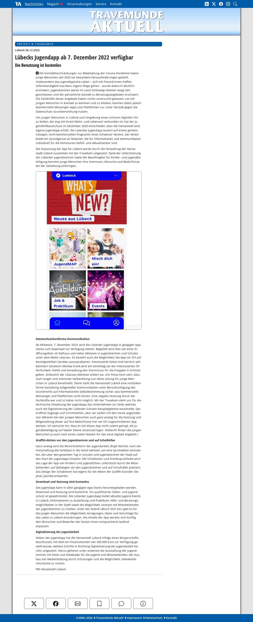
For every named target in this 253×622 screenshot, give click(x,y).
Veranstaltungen (79, 4)
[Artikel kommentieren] (121, 603)
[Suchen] (235, 4)
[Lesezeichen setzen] (99, 603)
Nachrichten (34, 4)
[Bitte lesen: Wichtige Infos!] (143, 603)
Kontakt (116, 4)
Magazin (53, 4)
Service (101, 4)
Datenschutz (153, 618)
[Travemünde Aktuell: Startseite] (18, 4)
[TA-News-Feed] (207, 4)
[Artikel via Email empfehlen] (78, 603)
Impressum (134, 618)
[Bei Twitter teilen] (34, 603)
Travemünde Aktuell (109, 618)
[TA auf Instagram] (228, 4)
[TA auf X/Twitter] (214, 4)
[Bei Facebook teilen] (56, 603)
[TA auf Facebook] (221, 4)
